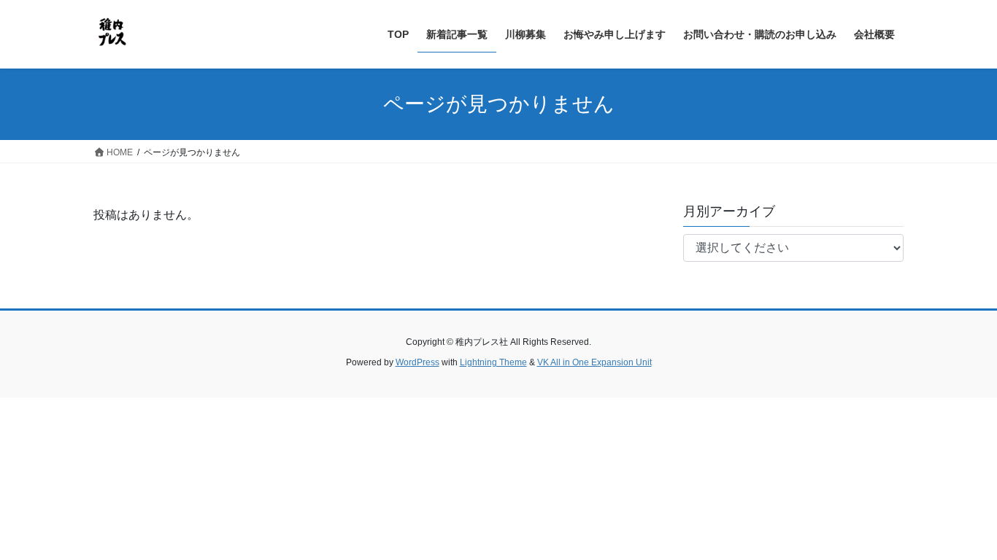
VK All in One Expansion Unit (594, 362)
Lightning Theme (493, 362)
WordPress (417, 362)
